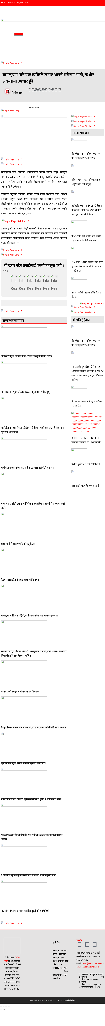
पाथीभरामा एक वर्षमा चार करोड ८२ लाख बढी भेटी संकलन (27, 468)
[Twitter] (87, 945)
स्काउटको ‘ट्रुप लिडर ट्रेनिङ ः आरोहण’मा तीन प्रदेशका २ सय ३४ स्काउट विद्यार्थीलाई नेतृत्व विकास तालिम (34, 653)
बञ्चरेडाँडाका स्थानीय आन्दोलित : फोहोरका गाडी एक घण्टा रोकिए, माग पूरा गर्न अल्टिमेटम (32, 430)
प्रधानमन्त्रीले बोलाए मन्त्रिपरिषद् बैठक (18, 544)
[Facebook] (79, 945)
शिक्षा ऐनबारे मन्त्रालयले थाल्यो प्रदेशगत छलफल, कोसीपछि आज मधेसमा (33, 727)
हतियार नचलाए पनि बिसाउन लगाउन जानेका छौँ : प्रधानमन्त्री (86, 440)
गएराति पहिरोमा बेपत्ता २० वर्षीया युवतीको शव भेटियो (25, 911)
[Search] (18, 34)
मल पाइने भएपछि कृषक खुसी (85, 486)
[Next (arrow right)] (4, 1009)
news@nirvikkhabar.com (93, 963)
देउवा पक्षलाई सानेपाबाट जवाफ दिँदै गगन (20, 580)
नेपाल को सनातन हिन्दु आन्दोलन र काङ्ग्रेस (86, 403)
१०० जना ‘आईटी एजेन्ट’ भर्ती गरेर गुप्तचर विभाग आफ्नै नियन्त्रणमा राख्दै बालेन (33, 506)
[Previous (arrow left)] (1, 1009)
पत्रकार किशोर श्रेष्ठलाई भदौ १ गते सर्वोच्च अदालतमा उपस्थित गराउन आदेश (31, 837)
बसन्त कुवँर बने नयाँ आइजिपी (85, 464)
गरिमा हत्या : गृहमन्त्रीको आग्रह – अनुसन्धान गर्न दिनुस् (25, 392)
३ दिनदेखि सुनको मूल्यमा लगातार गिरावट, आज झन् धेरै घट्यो (28, 875)
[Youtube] (95, 945)
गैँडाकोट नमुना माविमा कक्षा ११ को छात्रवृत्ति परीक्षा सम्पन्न (26, 356)
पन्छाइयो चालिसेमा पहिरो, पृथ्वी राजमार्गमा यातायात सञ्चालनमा (29, 615)
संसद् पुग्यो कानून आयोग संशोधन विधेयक (20, 691)
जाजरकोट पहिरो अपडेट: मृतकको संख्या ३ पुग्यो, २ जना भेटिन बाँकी (31, 799)
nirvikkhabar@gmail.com (87, 967)
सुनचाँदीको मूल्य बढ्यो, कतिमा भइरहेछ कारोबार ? (23, 763)
